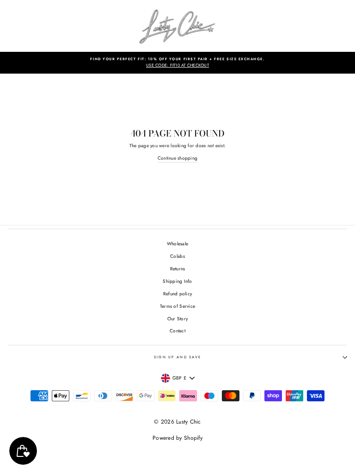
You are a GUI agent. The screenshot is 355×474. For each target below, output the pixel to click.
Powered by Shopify (177, 438)
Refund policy (177, 293)
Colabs (177, 256)
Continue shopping (177, 158)
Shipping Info (177, 281)
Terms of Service (177, 306)
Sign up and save (178, 357)
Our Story (177, 318)
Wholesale (177, 243)
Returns (177, 268)
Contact (177, 330)
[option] (177, 62)
